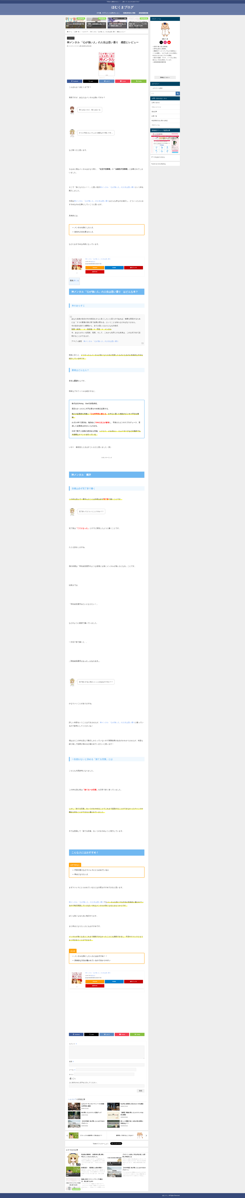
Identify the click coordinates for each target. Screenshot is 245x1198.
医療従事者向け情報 (129, 13)
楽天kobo (94, 271)
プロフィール (156, 125)
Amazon (95, 267)
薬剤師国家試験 (143, 13)
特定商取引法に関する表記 (160, 120)
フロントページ (156, 107)
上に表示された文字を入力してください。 (83, 1082)
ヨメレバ (93, 261)
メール (72, 1070)
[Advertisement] (107, 463)
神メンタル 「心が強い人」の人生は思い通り (117, 187)
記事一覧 (154, 116)
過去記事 (154, 111)
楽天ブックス (133, 267)
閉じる (76, 280)
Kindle (114, 267)
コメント (73, 1044)
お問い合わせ (156, 102)
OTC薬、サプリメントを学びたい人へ (108, 13)
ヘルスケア (71, 38)
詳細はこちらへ (165, 77)
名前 (71, 1061)
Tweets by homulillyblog (158, 164)
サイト (71, 1074)
